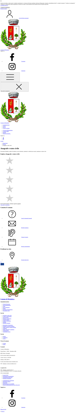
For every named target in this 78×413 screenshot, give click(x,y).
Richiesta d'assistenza (7, 378)
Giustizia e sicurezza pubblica (8, 326)
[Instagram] (3, 139)
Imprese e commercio (7, 318)
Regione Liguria (3, 8)
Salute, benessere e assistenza (8, 329)
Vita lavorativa (6, 317)
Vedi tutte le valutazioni (5, 204)
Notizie (4, 336)
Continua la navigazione (5, 7)
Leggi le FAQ (5, 375)
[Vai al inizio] (0, 262)
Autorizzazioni (6, 330)
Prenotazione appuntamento (8, 376)
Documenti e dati (6, 310)
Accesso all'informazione (8, 130)
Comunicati (5, 337)
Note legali (5, 382)
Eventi (4, 344)
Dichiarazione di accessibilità (8, 383)
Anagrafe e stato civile (7, 315)
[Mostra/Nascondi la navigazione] (10, 77)
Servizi (4, 144)
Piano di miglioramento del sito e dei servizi (11, 384)
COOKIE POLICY (4, 5)
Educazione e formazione (8, 325)
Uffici (4, 306)
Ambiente (5, 328)
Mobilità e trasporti (6, 323)
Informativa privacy (6, 381)
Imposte (4, 132)
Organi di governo (6, 304)
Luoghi (4, 343)
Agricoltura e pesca (6, 331)
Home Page (5, 143)
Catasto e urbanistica (7, 320)
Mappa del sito (3, 409)
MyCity (2, 411)
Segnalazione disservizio (7, 377)
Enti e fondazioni (6, 307)
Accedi (1, 141)
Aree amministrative (7, 305)
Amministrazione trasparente (8, 380)
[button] (6, 125)
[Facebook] (3, 137)
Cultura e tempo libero (7, 316)
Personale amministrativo (8, 309)
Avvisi (4, 338)
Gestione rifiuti (6, 131)
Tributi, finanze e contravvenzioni (9, 327)
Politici (4, 308)
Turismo (4, 322)
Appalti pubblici (6, 319)
